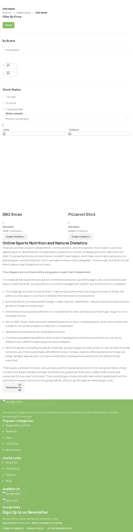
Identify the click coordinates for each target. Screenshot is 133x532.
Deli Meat (8, 227)
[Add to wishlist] (7, 207)
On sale (11, 97)
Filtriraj (8, 25)
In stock (11, 103)
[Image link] (26, 404)
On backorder (15, 109)
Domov (7, 12)
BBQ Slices (12, 214)
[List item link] (66, 437)
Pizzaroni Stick (81, 214)
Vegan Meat (23, 12)
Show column (14, 113)
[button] (15, 236)
